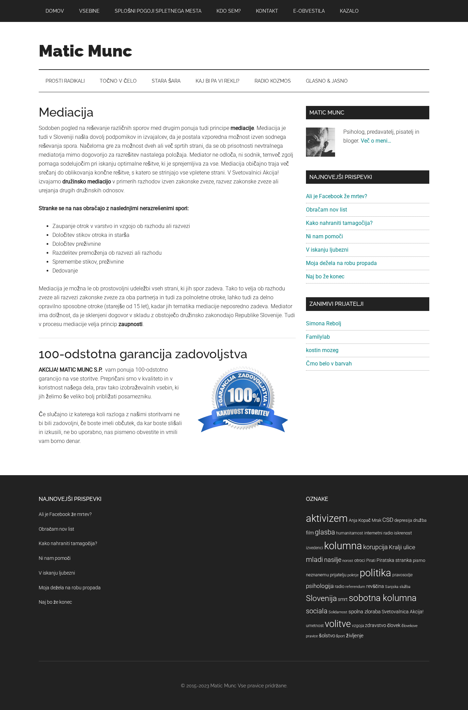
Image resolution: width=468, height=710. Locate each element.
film (310, 532)
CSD (387, 519)
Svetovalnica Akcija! (402, 611)
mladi (314, 560)
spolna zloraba (364, 612)
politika (375, 573)
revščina (375, 586)
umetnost (315, 625)
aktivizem (327, 518)
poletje (353, 575)
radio (339, 586)
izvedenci (314, 547)
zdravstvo (375, 625)
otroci (359, 560)
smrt (343, 599)
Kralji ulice (402, 547)
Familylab (318, 337)
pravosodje (402, 575)
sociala (317, 611)
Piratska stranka (394, 560)
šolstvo (327, 636)
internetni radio (378, 532)
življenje (355, 636)
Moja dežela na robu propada (341, 263)
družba (420, 520)
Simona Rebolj (323, 323)
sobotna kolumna (383, 598)
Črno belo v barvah (329, 363)
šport (340, 636)
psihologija (320, 585)
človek (394, 625)
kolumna (343, 546)
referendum (355, 587)
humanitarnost (349, 533)
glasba (325, 532)
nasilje (332, 559)
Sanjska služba (397, 587)
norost (347, 560)
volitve (338, 623)
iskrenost (403, 532)
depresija (403, 520)
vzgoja (358, 625)
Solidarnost (338, 612)
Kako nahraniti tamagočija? (339, 223)
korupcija (375, 547)
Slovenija (321, 598)
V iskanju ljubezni (327, 249)
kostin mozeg (322, 350)
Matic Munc (85, 50)
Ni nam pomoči (324, 236)
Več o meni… (376, 140)
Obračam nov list (326, 209)
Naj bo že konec (325, 276)
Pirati (370, 560)
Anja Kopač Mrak (365, 520)
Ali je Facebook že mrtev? (336, 196)
